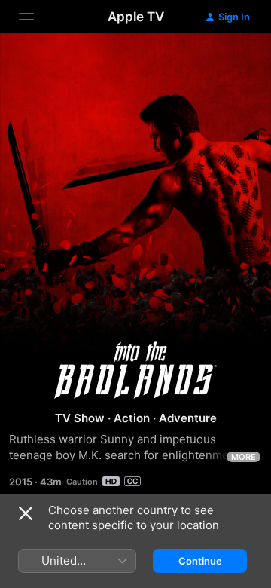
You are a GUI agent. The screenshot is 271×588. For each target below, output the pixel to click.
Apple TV (136, 16)
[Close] (25, 513)
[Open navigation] (35, 16)
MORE (243, 457)
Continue (200, 561)
